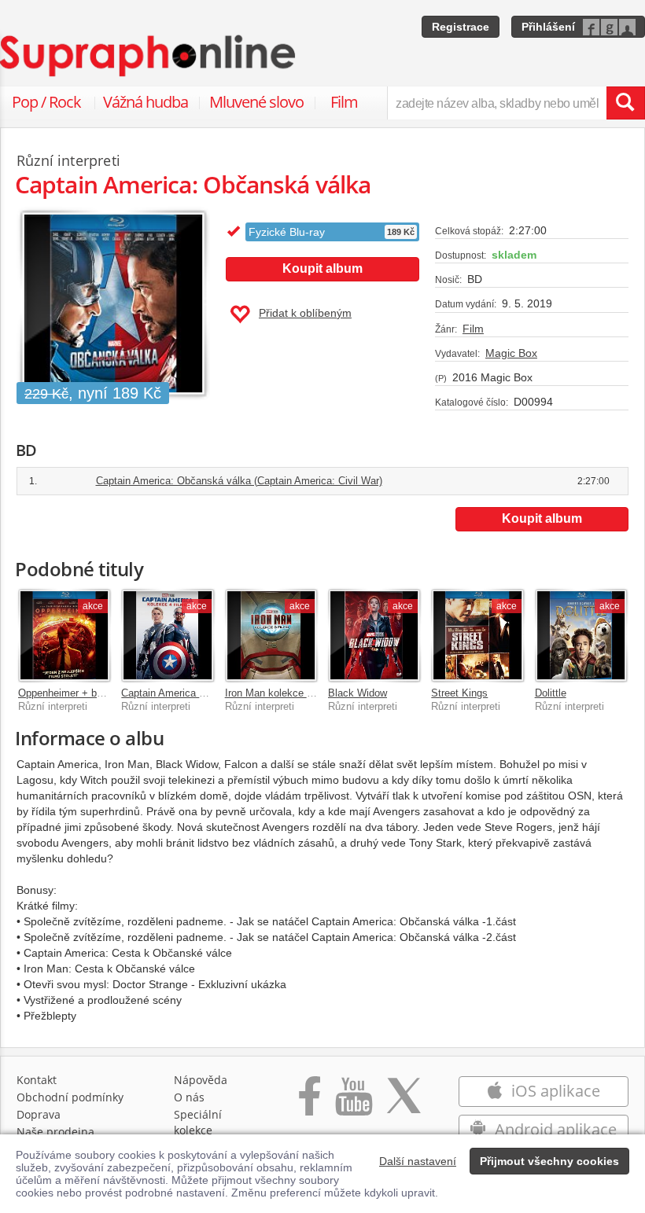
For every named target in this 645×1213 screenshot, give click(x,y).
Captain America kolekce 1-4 (186, 693)
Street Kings (459, 693)
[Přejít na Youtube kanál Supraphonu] (353, 1104)
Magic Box (511, 353)
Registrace (460, 26)
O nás (189, 1097)
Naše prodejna (55, 1131)
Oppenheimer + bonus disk (79, 693)
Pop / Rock (46, 101)
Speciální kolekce (198, 1122)
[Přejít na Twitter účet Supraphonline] (403, 1104)
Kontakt (37, 1079)
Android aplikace (554, 1129)
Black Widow (357, 693)
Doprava (39, 1114)
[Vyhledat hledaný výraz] (625, 102)
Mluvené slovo (256, 101)
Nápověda (200, 1079)
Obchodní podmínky (70, 1097)
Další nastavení (417, 1161)
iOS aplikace (553, 1090)
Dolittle (550, 693)
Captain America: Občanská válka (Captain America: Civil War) (239, 481)
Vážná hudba (145, 101)
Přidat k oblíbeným (305, 313)
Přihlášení (548, 26)
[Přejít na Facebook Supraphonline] (309, 1104)
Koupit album (322, 268)
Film (344, 101)
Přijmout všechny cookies (549, 1161)
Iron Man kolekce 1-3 (273, 693)
